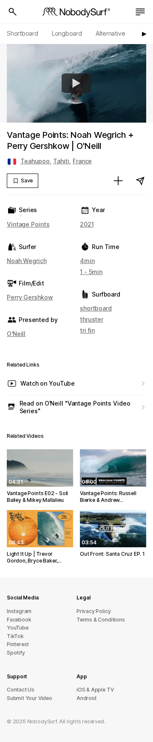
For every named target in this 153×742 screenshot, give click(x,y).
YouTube (17, 627)
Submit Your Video (29, 698)
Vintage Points (28, 224)
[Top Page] (76, 12)
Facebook (19, 619)
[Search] (13, 12)
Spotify (16, 653)
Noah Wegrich (27, 260)
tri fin (87, 330)
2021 (87, 224)
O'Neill (16, 333)
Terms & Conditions (100, 619)
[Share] (140, 181)
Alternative (110, 33)
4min (87, 260)
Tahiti (61, 161)
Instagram (19, 611)
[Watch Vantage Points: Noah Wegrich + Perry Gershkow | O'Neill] (76, 83)
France (82, 161)
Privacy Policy (93, 611)
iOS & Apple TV (94, 689)
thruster (91, 319)
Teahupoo (35, 161)
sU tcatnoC (20, 689)
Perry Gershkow (30, 297)
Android (86, 698)
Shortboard (22, 33)
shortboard (96, 308)
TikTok (15, 636)
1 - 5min (91, 271)
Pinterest (18, 644)
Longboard (67, 33)
